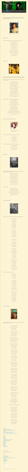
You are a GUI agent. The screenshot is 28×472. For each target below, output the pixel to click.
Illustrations (10, 10)
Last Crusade (4, 438)
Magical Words (4, 461)
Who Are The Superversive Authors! (6, 429)
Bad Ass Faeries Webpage (5, 456)
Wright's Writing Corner (5, 446)
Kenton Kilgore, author (5, 460)
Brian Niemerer (4, 458)
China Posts (16, 10)
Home (3, 10)
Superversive (4, 443)
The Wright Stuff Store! (20, 10)
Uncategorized (4, 445)
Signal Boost (4, 442)
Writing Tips (13, 10)
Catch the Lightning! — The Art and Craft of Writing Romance (9, 430)
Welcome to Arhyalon (8, 3)
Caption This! (4, 436)
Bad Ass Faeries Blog (5, 455)
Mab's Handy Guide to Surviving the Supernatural (8, 439)
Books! (7, 10)
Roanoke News (4, 441)
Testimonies (4, 444)
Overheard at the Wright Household (6, 440)
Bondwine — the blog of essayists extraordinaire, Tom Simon (9, 457)
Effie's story (4, 437)
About (5, 10)
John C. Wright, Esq (5, 459)
